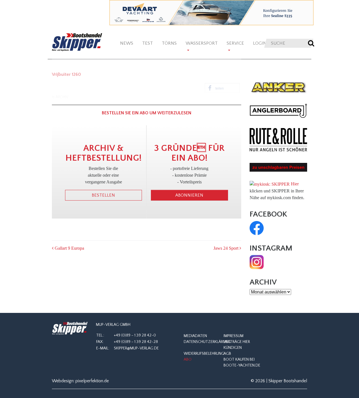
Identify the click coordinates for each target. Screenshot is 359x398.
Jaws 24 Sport (226, 248)
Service (235, 43)
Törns (169, 43)
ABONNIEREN (189, 195)
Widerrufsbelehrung (204, 353)
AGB (227, 353)
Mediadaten (195, 336)
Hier (295, 183)
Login (259, 43)
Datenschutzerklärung (207, 342)
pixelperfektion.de (92, 380)
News (126, 43)
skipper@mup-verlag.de (136, 348)
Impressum (233, 336)
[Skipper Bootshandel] (70, 328)
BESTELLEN (103, 195)
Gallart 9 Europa (69, 248)
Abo (188, 359)
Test (147, 43)
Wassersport (202, 43)
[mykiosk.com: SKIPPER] (270, 183)
